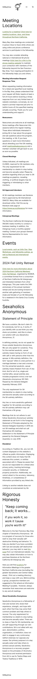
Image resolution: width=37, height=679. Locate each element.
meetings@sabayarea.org (17, 146)
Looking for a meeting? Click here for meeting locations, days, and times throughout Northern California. (17, 34)
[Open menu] (26, 7)
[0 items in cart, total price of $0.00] (33, 7)
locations (20, 565)
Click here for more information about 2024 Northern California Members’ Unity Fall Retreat (17, 271)
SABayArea (6, 7)
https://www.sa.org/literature (13, 208)
